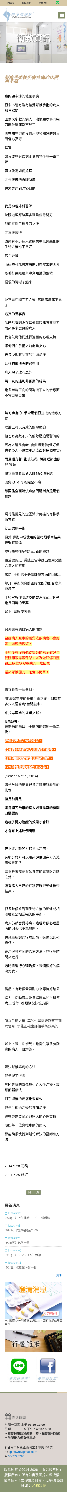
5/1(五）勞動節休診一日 (21, 1267)
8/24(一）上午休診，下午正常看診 (27, 1218)
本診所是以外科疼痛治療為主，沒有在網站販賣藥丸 (33, 1322)
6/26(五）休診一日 (17, 1242)
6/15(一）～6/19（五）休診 (23, 1255)
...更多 (58, 1275)
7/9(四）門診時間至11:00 (21, 1230)
